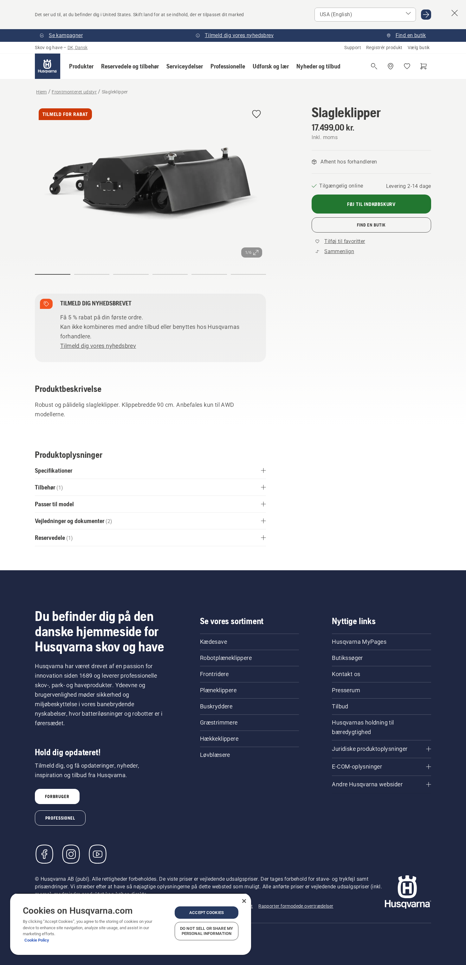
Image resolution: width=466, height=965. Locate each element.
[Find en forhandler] (390, 66)
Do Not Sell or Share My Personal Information (206, 931)
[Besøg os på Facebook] (44, 854)
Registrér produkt (384, 47)
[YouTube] (97, 854)
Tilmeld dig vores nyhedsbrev (98, 345)
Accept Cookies (206, 912)
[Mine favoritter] (407, 66)
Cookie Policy (36, 940)
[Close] (244, 901)
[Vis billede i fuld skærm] (150, 183)
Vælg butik (419, 47)
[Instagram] (71, 854)
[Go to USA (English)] (426, 15)
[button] (81, 66)
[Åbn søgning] (374, 66)
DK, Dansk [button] (77, 47)
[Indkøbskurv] (423, 66)
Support (352, 47)
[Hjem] (47, 66)
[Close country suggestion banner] (455, 13)
